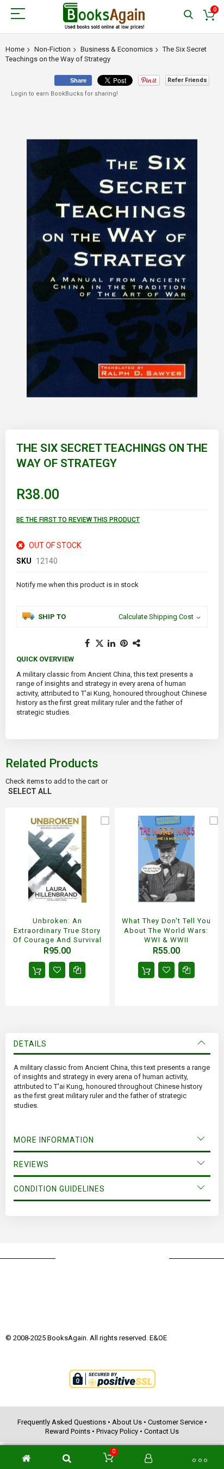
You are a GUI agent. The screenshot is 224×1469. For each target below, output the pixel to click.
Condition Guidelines (59, 1188)
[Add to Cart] (37, 970)
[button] (57, 970)
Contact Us (161, 1431)
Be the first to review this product (78, 520)
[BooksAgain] (104, 16)
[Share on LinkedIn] (112, 643)
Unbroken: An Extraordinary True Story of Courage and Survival (57, 930)
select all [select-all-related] (30, 791)
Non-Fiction (52, 49)
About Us (127, 1422)
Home (14, 49)
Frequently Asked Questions (61, 1422)
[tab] (112, 1044)
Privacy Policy (117, 1431)
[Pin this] (124, 643)
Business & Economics (116, 49)
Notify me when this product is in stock (77, 585)
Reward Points (67, 1431)
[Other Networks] (137, 643)
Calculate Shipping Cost (156, 617)
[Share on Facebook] (87, 643)
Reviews (31, 1164)
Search (188, 14)
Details (30, 1043)
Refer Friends (187, 80)
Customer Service (175, 1422)
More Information (54, 1140)
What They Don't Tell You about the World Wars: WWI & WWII (166, 930)
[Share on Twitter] (99, 643)
